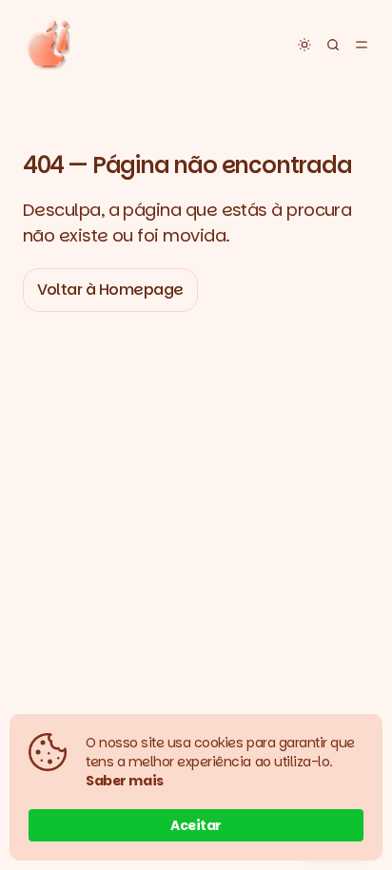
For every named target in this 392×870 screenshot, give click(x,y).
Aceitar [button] (196, 825)
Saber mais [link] (125, 780)
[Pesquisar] (333, 44)
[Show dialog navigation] (361, 44)
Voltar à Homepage (110, 289)
